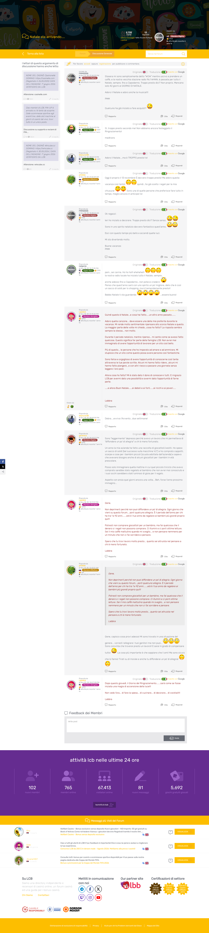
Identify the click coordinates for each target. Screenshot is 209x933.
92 (170, 860)
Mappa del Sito (153, 926)
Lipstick (124, 40)
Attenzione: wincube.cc (34, 164)
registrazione (105, 64)
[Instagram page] (90, 897)
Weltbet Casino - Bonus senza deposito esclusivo (82, 834)
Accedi (87, 64)
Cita (166, 116)
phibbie (82, 175)
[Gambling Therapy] (72, 909)
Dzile (28, 845)
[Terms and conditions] (33, 909)
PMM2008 (171, 33)
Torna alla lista (35, 53)
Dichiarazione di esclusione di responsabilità (68, 926)
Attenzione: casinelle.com (35, 94)
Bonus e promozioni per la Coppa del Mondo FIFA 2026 (84, 863)
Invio (177, 738)
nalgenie (83, 266)
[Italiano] (164, 72)
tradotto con (173, 72)
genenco (83, 435)
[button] (145, 834)
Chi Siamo (27, 895)
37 (170, 831)
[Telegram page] (81, 889)
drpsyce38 (84, 155)
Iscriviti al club (101, 805)
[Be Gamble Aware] (54, 909)
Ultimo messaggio (128, 38)
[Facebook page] (90, 889)
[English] (145, 72)
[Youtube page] (98, 897)
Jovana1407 (32, 859)
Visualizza (182, 832)
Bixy (28, 830)
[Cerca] (183, 54)
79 (170, 846)
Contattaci (43, 895)
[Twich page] (81, 897)
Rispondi (178, 116)
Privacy (96, 926)
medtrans (83, 125)
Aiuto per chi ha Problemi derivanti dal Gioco (123, 926)
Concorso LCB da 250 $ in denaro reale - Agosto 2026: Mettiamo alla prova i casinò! (97, 848)
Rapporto (112, 116)
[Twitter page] (98, 889)
